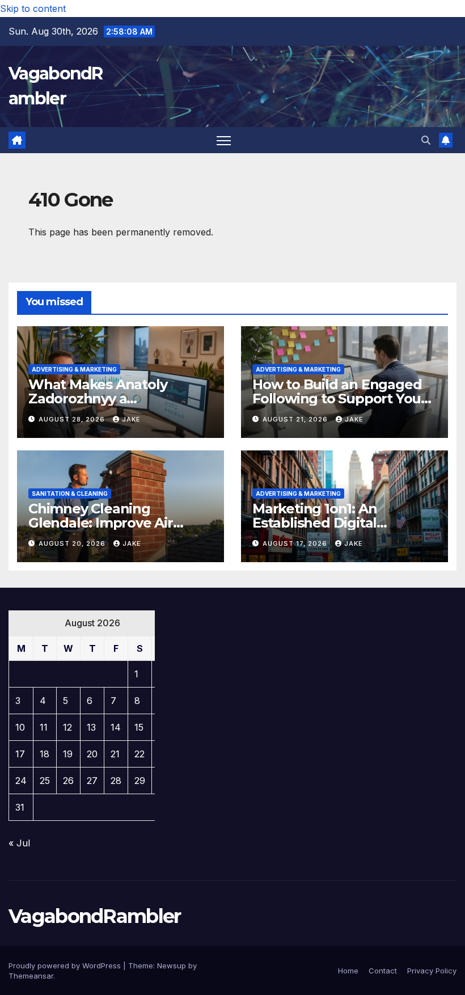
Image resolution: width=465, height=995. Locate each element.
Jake (131, 419)
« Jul (19, 843)
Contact (383, 970)
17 (20, 754)
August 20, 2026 (73, 543)
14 (116, 727)
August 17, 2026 (296, 543)
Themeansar (31, 975)
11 (44, 727)
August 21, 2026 (296, 419)
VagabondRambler (95, 916)
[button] (425, 140)
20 (92, 754)
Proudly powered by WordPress (66, 965)
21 (115, 754)
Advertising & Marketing (74, 369)
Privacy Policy (431, 970)
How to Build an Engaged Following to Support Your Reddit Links (339, 398)
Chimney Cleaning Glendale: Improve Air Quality (100, 522)
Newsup (171, 965)
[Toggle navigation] (224, 140)
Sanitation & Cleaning (70, 493)
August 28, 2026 (73, 419)
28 (116, 780)
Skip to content (33, 8)
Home (348, 970)
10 (20, 727)
